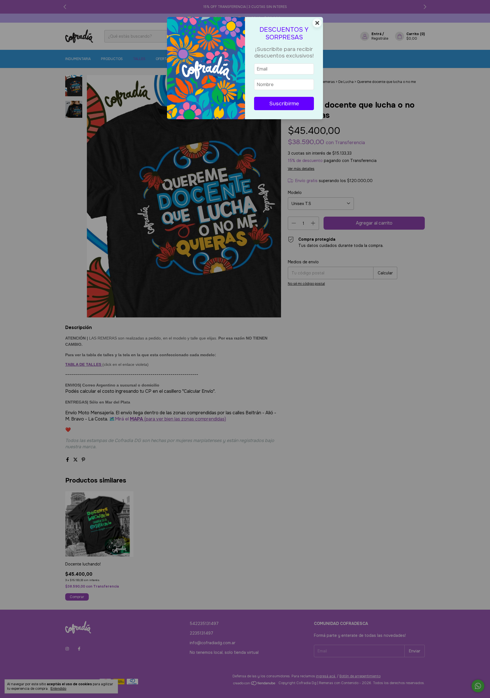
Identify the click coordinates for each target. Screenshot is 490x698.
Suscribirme (284, 103)
